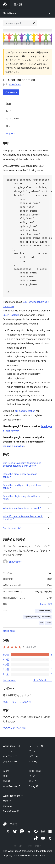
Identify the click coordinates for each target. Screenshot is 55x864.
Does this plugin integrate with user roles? (22, 497)
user (42, 623)
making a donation (13, 446)
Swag (33, 786)
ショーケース (36, 746)
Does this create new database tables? (20, 475)
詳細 (8, 103)
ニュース (7, 751)
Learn (6, 770)
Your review (9, 680)
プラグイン (35, 756)
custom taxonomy (43, 611)
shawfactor (15, 84)
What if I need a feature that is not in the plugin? (23, 518)
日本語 (13, 824)
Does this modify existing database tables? (22, 486)
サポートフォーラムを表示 (17, 701)
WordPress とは (11, 746)
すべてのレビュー (42, 680)
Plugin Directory (10, 13)
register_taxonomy (32, 617)
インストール (13, 118)
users (48, 623)
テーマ (32, 751)
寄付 (33, 781)
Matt (7, 800)
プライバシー (10, 761)
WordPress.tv (11, 786)
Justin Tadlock (11, 314)
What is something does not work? (22, 508)
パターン (33, 761)
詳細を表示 (9, 630)
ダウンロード (11, 92)
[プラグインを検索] (34, 23)
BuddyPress (11, 811)
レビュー (10, 111)
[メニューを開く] (50, 4)
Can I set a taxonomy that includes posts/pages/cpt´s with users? (22, 464)
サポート (10, 133)
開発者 (6, 781)
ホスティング (10, 756)
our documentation (25, 410)
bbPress (9, 806)
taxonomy (46, 617)
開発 (8, 126)
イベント (33, 776)
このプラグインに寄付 (14, 728)
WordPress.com (13, 795)
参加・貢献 (35, 770)
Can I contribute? (12, 528)
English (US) (46, 604)
